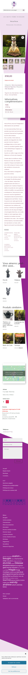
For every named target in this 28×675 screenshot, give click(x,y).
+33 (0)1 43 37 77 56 (7, 432)
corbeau (15, 561)
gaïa (4, 567)
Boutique (5, 473)
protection (7, 576)
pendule (20, 572)
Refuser (14, 667)
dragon (12, 563)
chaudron (10, 561)
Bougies (5, 517)
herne (9, 567)
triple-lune (6, 582)
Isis (18, 567)
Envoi (18, 461)
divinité (7, 563)
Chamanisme (6, 522)
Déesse (19, 563)
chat (6, 88)
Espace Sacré (6, 471)
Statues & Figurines (18, 24)
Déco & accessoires (9, 24)
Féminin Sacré (7, 532)
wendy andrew (10, 583)
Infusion (15, 567)
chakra (12, 558)
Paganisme (6, 541)
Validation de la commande (10, 598)
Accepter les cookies (14, 662)
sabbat (12, 578)
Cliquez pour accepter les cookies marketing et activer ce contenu (14, 373)
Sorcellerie (6, 544)
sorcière (16, 578)
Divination (6, 527)
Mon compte (6, 593)
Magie (12, 569)
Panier (4, 596)
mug (18, 570)
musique (6, 572)
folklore (13, 565)
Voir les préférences (14, 671)
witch (14, 585)
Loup (4, 570)
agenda (4, 556)
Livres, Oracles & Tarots (9, 536)
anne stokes (9, 556)
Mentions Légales (8, 483)
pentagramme (8, 574)
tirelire (22, 580)
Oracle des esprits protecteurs (17, 234)
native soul (13, 572)
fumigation (19, 565)
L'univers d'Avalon (8, 534)
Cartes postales (7, 520)
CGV (4, 480)
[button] (25, 654)
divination (19, 561)
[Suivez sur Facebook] (3, 401)
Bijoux (4, 515)
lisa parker (11, 88)
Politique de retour (8, 488)
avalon (16, 556)
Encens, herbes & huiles (9, 529)
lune (6, 570)
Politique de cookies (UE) (10, 490)
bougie (7, 558)
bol (20, 556)
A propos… (6, 475)
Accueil (5, 468)
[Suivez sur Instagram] (7, 401)
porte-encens (19, 574)
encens (6, 565)
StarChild (7, 580)
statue (13, 580)
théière (17, 580)
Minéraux (5, 539)
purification (14, 576)
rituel (9, 578)
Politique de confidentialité (10, 485)
